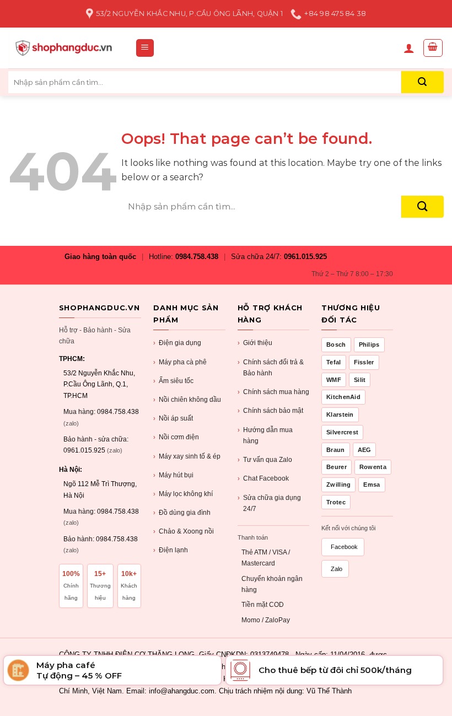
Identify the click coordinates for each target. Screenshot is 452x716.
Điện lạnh (170, 550)
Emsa (371, 484)
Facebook (344, 546)
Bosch (336, 344)
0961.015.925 (305, 256)
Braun (335, 449)
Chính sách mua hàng (273, 392)
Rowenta (372, 467)
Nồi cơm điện (176, 437)
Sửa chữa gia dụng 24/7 (269, 503)
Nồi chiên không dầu (187, 399)
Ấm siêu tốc (173, 381)
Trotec (336, 502)
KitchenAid (343, 397)
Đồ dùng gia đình (182, 512)
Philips (369, 344)
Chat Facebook (263, 478)
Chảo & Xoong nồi (183, 531)
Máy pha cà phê (180, 362)
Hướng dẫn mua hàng (265, 435)
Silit (360, 379)
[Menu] (145, 48)
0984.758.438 (196, 256)
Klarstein (340, 414)
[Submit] (422, 82)
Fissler (364, 362)
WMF (333, 379)
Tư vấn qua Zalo (265, 460)
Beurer (336, 467)
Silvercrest (342, 432)
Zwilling (338, 484)
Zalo (336, 569)
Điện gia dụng (177, 343)
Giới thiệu (255, 343)
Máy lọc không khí (183, 494)
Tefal (333, 362)
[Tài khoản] (409, 48)
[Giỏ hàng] (433, 48)
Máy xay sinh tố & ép (186, 456)
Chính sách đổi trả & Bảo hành (271, 367)
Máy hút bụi (173, 475)
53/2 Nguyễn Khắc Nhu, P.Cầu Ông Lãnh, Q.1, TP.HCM (99, 384)
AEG (365, 449)
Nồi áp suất (173, 418)
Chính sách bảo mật (270, 410)
